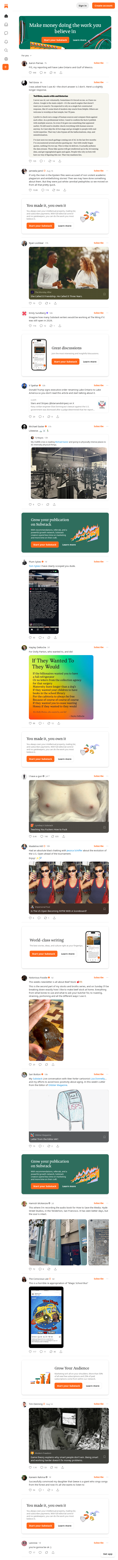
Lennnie (33, 1542)
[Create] (5, 67)
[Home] (6, 6)
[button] (6, 16)
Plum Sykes (35, 561)
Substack (37, 1078)
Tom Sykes (34, 565)
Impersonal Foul (42, 907)
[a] (46, 1030)
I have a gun (35, 776)
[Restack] (47, 504)
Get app (107, 1553)
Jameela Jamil (36, 170)
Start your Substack (55, 39)
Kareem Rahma (37, 1477)
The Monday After (43, 292)
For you (25, 55)
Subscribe (99, 63)
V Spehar (33, 385)
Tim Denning (36, 1403)
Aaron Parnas (36, 62)
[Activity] (6, 41)
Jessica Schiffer (74, 850)
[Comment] (40, 303)
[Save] (104, 294)
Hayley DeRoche (37, 647)
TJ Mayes (39, 437)
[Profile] (6, 59)
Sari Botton (35, 1074)
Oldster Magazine (57, 1085)
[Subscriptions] (6, 24)
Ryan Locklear (36, 242)
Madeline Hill (36, 846)
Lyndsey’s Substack (44, 825)
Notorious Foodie (38, 977)
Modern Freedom (43, 1453)
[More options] (107, 62)
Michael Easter (36, 426)
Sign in (83, 5)
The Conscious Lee (38, 1278)
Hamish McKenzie (38, 1203)
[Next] (105, 1241)
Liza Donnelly (97, 1078)
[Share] (60, 72)
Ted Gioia (34, 82)
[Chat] (6, 33)
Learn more (79, 39)
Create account (103, 5)
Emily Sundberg (37, 312)
